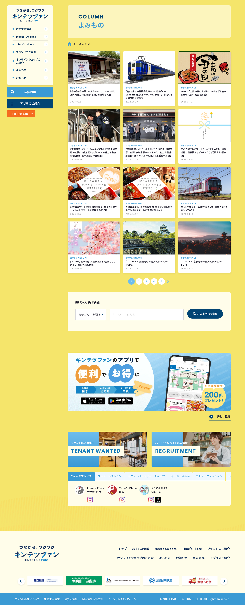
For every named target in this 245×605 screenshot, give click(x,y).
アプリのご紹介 (30, 103)
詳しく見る (224, 417)
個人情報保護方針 (92, 599)
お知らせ (181, 558)
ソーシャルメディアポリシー (123, 599)
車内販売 (199, 558)
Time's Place (192, 548)
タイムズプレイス (81, 476)
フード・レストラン (110, 476)
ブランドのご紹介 (218, 548)
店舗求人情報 (52, 599)
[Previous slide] (21, 581)
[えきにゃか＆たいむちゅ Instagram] (151, 500)
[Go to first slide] (223, 581)
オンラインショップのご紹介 (135, 558)
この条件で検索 (207, 314)
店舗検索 (30, 92)
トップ (123, 548)
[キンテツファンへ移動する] (69, 44)
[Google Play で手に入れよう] (120, 401)
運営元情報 (71, 599)
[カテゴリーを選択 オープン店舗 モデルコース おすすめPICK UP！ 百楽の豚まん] (90, 314)
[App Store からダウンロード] (93, 401)
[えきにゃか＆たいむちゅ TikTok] (158, 500)
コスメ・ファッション (209, 476)
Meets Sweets (166, 548)
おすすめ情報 (140, 548)
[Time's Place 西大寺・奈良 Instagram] (90, 500)
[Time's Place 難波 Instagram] (122, 500)
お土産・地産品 (180, 476)
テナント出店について (27, 599)
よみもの (165, 558)
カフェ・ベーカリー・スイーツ (146, 476)
